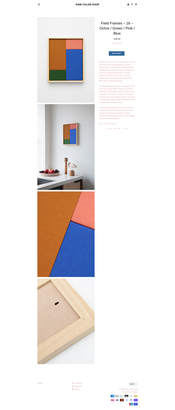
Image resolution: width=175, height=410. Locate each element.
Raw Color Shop (87, 4)
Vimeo (76, 389)
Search (40, 383)
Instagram (78, 386)
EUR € (132, 384)
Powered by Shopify (130, 392)
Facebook (78, 383)
